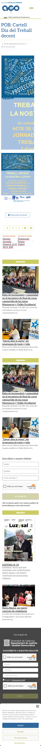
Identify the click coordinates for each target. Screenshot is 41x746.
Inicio (5, 17)
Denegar (20, 732)
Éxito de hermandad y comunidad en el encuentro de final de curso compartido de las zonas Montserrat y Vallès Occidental (20, 300)
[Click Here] (31, 8)
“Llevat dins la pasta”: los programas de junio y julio (16, 343)
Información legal (19, 743)
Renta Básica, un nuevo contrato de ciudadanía (14, 610)
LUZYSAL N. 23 (10, 564)
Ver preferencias (20, 738)
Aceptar (20, 725)
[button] (37, 706)
